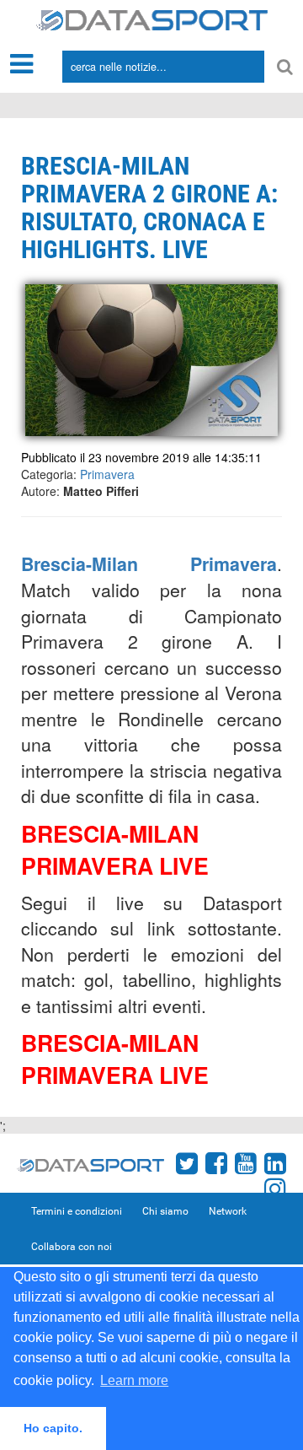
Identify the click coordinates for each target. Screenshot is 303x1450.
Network (228, 1211)
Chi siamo (165, 1211)
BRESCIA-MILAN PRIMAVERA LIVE (115, 849)
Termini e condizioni (76, 1211)
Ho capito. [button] (53, 1428)
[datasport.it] (152, 18)
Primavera (107, 474)
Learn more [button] (134, 1380)
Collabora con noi (71, 1247)
